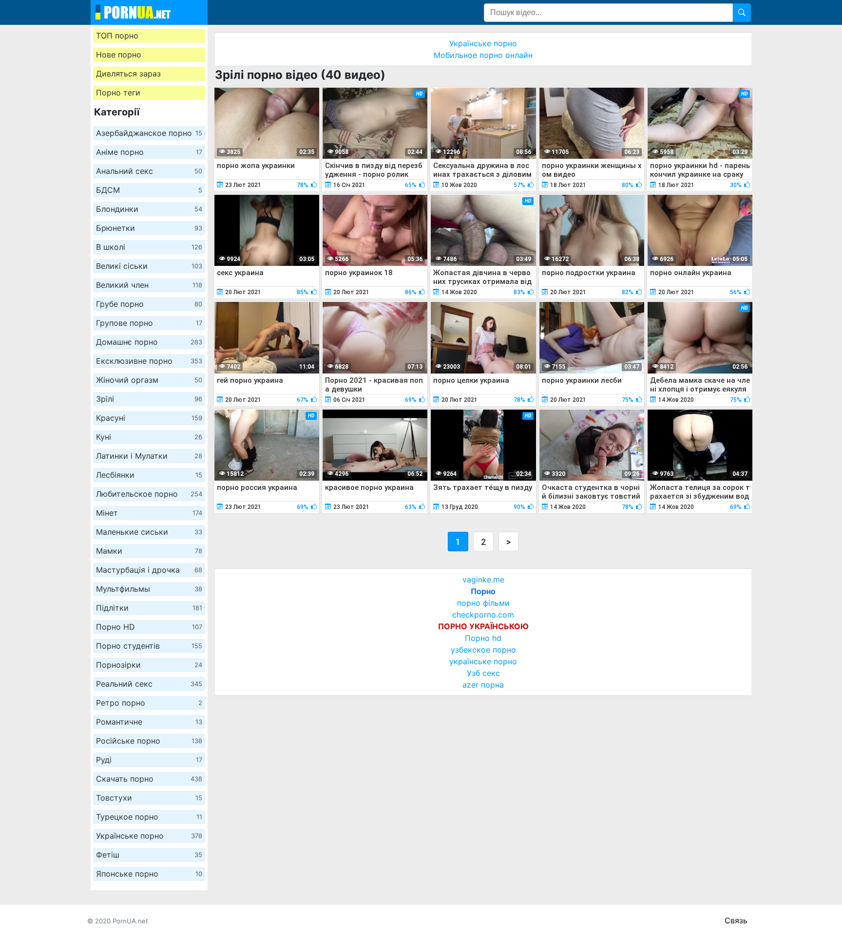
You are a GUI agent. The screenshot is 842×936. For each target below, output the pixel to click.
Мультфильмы (149, 589)
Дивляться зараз (128, 73)
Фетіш (149, 855)
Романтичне (149, 722)
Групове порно (149, 323)
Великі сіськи (149, 266)
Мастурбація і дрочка (149, 570)
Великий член (149, 285)
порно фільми (483, 603)
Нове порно (118, 54)
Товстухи (149, 798)
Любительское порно (149, 494)
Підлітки (149, 608)
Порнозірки (149, 665)
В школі (149, 247)
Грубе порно (149, 304)
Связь (736, 920)
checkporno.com (483, 614)
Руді (149, 760)
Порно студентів (149, 646)
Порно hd (483, 638)
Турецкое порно (149, 817)
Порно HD (149, 627)
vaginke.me (483, 579)
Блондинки (149, 209)
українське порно (483, 661)
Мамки (149, 551)
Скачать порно (149, 779)
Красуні (149, 418)
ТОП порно (117, 35)
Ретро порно (149, 703)
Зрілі (149, 399)
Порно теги (118, 92)
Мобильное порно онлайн (483, 55)
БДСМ (149, 190)
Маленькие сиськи (149, 532)
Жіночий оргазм (149, 380)
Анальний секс (149, 171)
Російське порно (149, 741)
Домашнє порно (149, 342)
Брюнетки (149, 228)
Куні (149, 437)
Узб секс (483, 673)
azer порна (483, 685)
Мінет (149, 513)
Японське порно (149, 874)
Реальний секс (149, 684)
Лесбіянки (149, 475)
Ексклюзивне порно (149, 361)
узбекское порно (483, 650)
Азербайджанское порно (149, 133)
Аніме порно (149, 152)
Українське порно (149, 836)
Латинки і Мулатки (149, 456)
